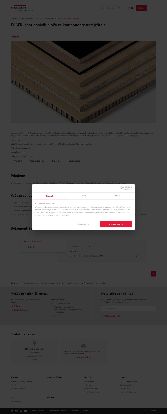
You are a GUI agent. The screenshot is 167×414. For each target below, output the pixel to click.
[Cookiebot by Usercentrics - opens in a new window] (122, 188)
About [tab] (117, 195)
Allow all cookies (116, 224)
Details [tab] (83, 195)
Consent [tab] (49, 196)
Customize (82, 224)
